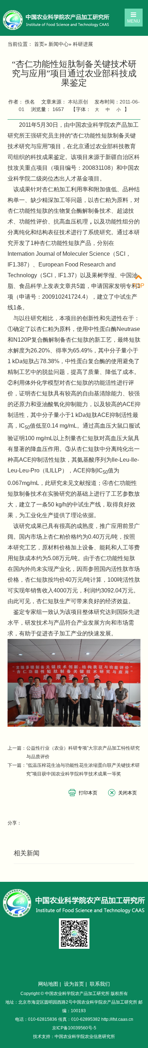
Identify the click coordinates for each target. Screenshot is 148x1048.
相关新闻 (27, 853)
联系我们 (100, 984)
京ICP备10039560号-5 (74, 1027)
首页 (39, 44)
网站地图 (48, 984)
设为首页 (74, 984)
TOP (138, 286)
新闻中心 (58, 44)
